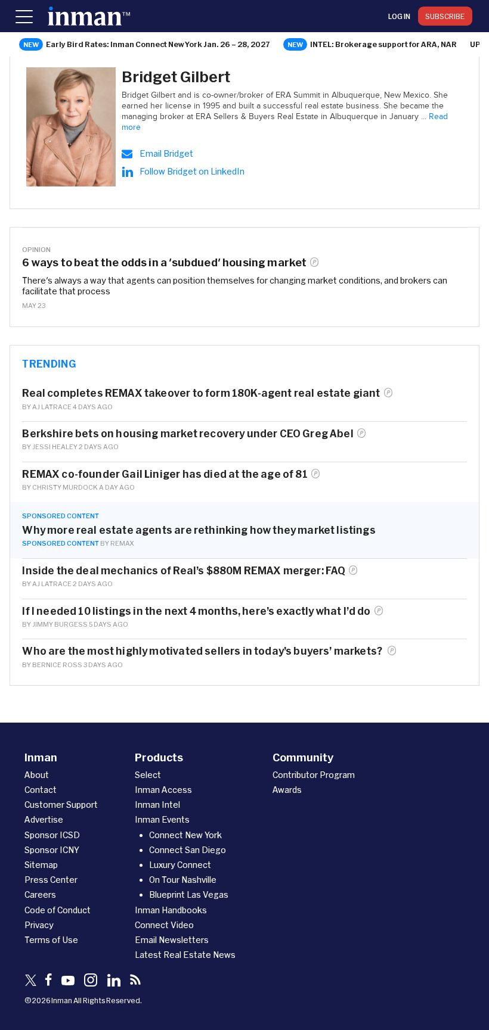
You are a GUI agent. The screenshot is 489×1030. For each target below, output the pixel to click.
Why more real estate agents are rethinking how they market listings (199, 530)
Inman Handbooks (171, 910)
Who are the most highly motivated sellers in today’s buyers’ (203, 650)
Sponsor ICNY (51, 850)
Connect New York (185, 835)
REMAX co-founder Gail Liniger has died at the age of (164, 474)
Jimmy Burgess (60, 624)
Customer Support (61, 804)
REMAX (122, 543)
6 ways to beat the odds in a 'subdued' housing (164, 262)
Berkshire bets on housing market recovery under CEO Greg (187, 433)
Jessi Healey (55, 446)
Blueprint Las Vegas (188, 894)
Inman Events (162, 819)
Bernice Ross (57, 664)
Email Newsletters (172, 940)
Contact (40, 790)
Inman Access (163, 790)
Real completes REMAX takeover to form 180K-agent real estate (201, 393)
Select (148, 775)
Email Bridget (166, 153)
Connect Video (164, 925)
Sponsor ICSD (52, 835)
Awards (287, 790)
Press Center (51, 880)
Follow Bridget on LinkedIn (192, 171)
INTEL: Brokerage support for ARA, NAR (383, 44)
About (36, 775)
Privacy (39, 925)
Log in (399, 16)
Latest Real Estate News (185, 955)
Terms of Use (51, 940)
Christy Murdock (65, 487)
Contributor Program (314, 775)
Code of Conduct (57, 910)
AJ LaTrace (52, 406)
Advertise (43, 819)
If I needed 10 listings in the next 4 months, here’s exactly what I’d (196, 611)
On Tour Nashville (182, 880)
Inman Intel (157, 804)
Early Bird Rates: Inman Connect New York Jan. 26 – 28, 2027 (158, 44)
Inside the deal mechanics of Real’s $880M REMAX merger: (183, 570)
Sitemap (41, 865)
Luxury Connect (180, 865)
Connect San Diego (187, 850)
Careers (40, 894)
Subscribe (445, 16)
